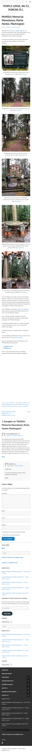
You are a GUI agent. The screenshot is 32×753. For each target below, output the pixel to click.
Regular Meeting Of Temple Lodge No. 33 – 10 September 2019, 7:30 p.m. (9, 413)
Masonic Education (10, 402)
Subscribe (7, 613)
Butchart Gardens (23, 402)
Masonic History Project (9, 691)
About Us (4, 688)
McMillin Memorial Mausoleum (12, 404)
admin (18, 27)
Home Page (5, 670)
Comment (4, 493)
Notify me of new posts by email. (11, 535)
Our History (5, 677)
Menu (30, 2)
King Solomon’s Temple (17, 337)
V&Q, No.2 (23, 74)
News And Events (7, 673)
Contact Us (5, 695)
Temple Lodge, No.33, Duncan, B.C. (16, 7)
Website (4, 525)
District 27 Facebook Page (9, 562)
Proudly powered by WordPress (9, 748)
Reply (3, 456)
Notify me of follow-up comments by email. (14, 532)
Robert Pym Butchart (23, 309)
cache (28, 411)
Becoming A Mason (7, 684)
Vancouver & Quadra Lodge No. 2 (17, 30)
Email (3, 518)
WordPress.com (5, 750)
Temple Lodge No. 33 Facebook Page (12, 557)
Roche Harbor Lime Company (14, 406)
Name (3, 511)
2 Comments (25, 406)
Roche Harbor (5, 406)
